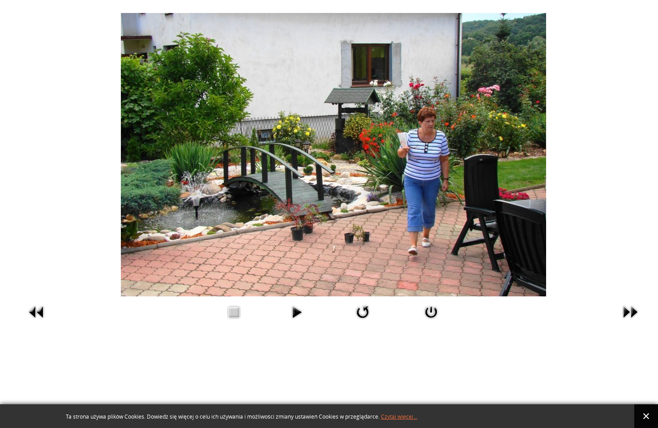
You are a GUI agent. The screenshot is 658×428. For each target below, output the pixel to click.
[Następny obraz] (630, 311)
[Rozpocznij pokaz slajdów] (297, 311)
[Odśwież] (362, 311)
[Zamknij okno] (431, 311)
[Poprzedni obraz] (36, 311)
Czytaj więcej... (399, 417)
